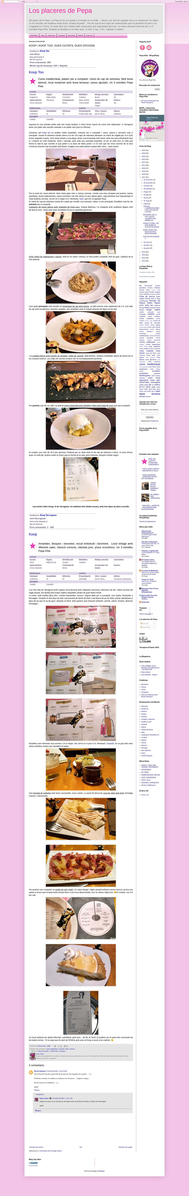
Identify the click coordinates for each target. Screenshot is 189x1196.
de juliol (146, 195)
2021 (144, 165)
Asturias (144, 716)
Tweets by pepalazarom (147, 521)
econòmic (62, 1049)
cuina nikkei (152, 367)
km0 (153, 375)
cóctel (141, 371)
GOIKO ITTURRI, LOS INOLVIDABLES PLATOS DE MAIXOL (151, 225)
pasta (146, 385)
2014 (144, 258)
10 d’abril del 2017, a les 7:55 (62, 1098)
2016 (144, 252)
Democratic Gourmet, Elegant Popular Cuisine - (149, 597)
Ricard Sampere (40, 1071)
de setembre (148, 189)
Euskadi (144, 724)
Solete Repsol (153, 303)
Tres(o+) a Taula (148, 579)
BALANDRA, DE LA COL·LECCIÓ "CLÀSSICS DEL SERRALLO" (149, 217)
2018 (144, 174)
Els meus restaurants (149, 542)
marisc (158, 375)
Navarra (144, 745)
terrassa (72, 1049)
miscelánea (155, 382)
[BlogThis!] (61, 1046)
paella (141, 385)
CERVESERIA (146, 769)
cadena (157, 310)
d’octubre (147, 186)
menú (150, 378)
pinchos (142, 387)
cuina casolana (155, 348)
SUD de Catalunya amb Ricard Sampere (149, 695)
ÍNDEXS (80, 35)
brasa (147, 307)
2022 (144, 162)
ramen (141, 389)
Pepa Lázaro (44, 1098)
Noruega (144, 748)
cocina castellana (146, 318)
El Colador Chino (148, 560)
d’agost (146, 192)
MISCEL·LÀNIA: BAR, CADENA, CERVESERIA (149, 766)
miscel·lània (144, 382)
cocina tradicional (147, 342)
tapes (142, 393)
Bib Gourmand (145, 285)
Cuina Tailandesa (144, 294)
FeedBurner (154, 421)
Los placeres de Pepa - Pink (146, 272)
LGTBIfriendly (143, 301)
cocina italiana (155, 329)
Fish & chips (155, 298)
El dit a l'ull (145, 795)
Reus (67, 1049)
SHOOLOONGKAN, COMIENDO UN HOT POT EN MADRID (149, 477)
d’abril (146, 204)
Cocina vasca (144, 292)
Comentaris (146, 627)
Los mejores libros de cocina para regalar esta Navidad (149, 563)
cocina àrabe (143, 346)
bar (151, 305)
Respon (36, 1090)
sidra (146, 389)
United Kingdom (146, 755)
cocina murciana (146, 338)
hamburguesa (144, 376)
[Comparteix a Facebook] (65, 1046)
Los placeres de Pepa (60, 10)
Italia (143, 732)
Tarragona (144, 692)
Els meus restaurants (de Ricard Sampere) (150, 101)
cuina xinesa (155, 369)
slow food (152, 389)
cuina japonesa (150, 359)
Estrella (147, 298)
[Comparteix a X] (63, 1046)
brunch (141, 310)
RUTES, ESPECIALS (148, 785)
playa (158, 387)
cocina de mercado (152, 323)
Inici (81, 1147)
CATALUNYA (51, 35)
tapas (158, 391)
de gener (147, 248)
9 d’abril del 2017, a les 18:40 (56, 1071)
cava (158, 312)
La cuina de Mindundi (150, 570)
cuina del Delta (151, 353)
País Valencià (146, 750)
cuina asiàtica (144, 348)
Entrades (145, 623)
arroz (141, 305)
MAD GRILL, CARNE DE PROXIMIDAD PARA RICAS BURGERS (150, 507)
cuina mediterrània (52, 1049)
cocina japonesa (146, 331)
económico (143, 373)
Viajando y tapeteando (150, 551)
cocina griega (143, 327)
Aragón (143, 714)
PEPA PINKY (34, 35)
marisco (142, 378)
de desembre (148, 180)
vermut (148, 396)
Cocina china (144, 290)
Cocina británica (154, 288)
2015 (144, 255)
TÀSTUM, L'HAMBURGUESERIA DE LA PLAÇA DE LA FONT (151, 209)
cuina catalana (146, 351)
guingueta (157, 373)
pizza (148, 387)
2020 (144, 168)
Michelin (152, 301)
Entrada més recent (36, 1147)
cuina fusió (150, 355)
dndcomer (145, 602)
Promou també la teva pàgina (147, 276)
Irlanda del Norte (147, 729)
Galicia (143, 727)
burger (149, 310)
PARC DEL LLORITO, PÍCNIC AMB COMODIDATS (154, 461)
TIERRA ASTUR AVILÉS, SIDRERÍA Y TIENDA (154, 486)
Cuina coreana (155, 294)
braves (157, 307)
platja (153, 387)
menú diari (155, 380)
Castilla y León (146, 722)
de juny (146, 198)
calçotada (150, 312)
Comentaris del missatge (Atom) (51, 1151)
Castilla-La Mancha (148, 719)
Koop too (46, 133)
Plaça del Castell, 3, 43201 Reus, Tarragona (51, 1051)
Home (43, 35)
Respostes (40, 1094)
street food (142, 391)
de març (147, 242)
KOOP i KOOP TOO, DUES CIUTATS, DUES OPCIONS (150, 232)
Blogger (101, 1171)
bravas (152, 307)
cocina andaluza (154, 316)
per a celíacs (154, 385)
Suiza (143, 753)
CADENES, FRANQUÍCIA (150, 783)
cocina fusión (144, 325)
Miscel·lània (71, 35)
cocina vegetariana (153, 344)
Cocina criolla (156, 290)
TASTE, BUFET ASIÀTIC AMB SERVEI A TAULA (150, 470)
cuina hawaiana (150, 357)
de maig (147, 201)
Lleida (143, 689)
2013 (144, 261)
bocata (141, 307)
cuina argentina (154, 346)
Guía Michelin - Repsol (149, 675)
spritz (158, 389)
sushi (149, 391)
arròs (147, 305)
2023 (144, 159)
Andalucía (144, 709)
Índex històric (145, 672)
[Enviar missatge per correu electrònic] (54, 1046)
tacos (153, 391)
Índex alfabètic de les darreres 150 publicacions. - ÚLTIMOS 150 (150, 667)
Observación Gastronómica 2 (147, 532)
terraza (142, 396)
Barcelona (144, 684)
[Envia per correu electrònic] (59, 1046)
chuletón (150, 314)
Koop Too (44, 51)
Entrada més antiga (125, 1147)
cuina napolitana (143, 367)
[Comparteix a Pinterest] (67, 1046)
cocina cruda (148, 320)
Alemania (144, 706)
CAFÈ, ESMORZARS (148, 777)
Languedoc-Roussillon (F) (150, 735)
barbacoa (157, 305)
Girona (143, 687)
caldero (141, 312)
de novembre (148, 183)
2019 (144, 171)
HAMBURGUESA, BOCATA (150, 775)
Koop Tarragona (48, 515)
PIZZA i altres (146, 780)
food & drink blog (33, 1165)
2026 (144, 150)
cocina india (151, 327)
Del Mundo (61, 35)
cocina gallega (155, 325)
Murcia (143, 742)
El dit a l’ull (89, 35)
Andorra (144, 711)
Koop (33, 534)
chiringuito (142, 314)
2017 (144, 177)
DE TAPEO (145, 772)
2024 (144, 156)
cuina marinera (154, 361)
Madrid (143, 740)
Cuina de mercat (147, 296)
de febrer (147, 245)
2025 (144, 153)
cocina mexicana (154, 335)
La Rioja (144, 737)
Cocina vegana (155, 292)
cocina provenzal (153, 340)
